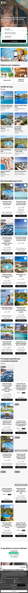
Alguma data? (8, 36)
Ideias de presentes (21, 80)
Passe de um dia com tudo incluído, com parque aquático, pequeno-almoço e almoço (7, 240)
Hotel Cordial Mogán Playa (21, 106)
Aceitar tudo (14, 591)
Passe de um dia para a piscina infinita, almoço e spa (21, 491)
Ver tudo (3, 89)
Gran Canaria (9, 153)
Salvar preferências (14, 585)
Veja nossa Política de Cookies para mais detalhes (10, 578)
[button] (14, 34)
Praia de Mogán (18, 108)
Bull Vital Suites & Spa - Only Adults (21, 150)
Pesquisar (15, 41)
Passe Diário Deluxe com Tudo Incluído (7, 308)
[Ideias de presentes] (21, 72)
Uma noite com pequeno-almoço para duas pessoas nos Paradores (21, 423)
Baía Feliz (3, 153)
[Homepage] (4, 2)
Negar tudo (14, 588)
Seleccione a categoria (10, 32)
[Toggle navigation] (26, 2)
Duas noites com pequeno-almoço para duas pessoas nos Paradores (21, 525)
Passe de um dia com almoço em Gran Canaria (7, 203)
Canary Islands (10, 15)
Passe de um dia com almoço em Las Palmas (7, 276)
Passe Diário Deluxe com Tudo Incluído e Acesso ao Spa (21, 238)
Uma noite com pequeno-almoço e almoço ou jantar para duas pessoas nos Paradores (21, 386)
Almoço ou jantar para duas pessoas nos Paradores (7, 490)
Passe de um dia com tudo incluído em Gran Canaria (21, 203)
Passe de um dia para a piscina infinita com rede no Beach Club (21, 456)
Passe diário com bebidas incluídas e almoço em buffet (21, 343)
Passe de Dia (7, 80)
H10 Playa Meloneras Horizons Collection (7, 106)
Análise (16, 580)
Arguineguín (4, 130)
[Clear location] (23, 30)
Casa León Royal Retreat (5, 171)
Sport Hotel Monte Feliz (6, 150)
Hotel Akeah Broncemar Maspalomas (18, 128)
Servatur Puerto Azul (21, 171)
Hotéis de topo (7, 87)
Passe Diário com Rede (21, 275)
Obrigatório (4, 580)
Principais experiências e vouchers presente (10, 360)
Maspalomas (4, 108)
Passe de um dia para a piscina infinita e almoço (7, 343)
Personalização (18, 582)
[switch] (24, 37)
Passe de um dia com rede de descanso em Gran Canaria (21, 310)
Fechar (23, 567)
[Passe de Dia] (14, 54)
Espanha (3, 15)
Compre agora (7, 215)
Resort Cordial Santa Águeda (7, 127)
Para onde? (7, 29)
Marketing (4, 582)
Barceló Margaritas (20, 349)
